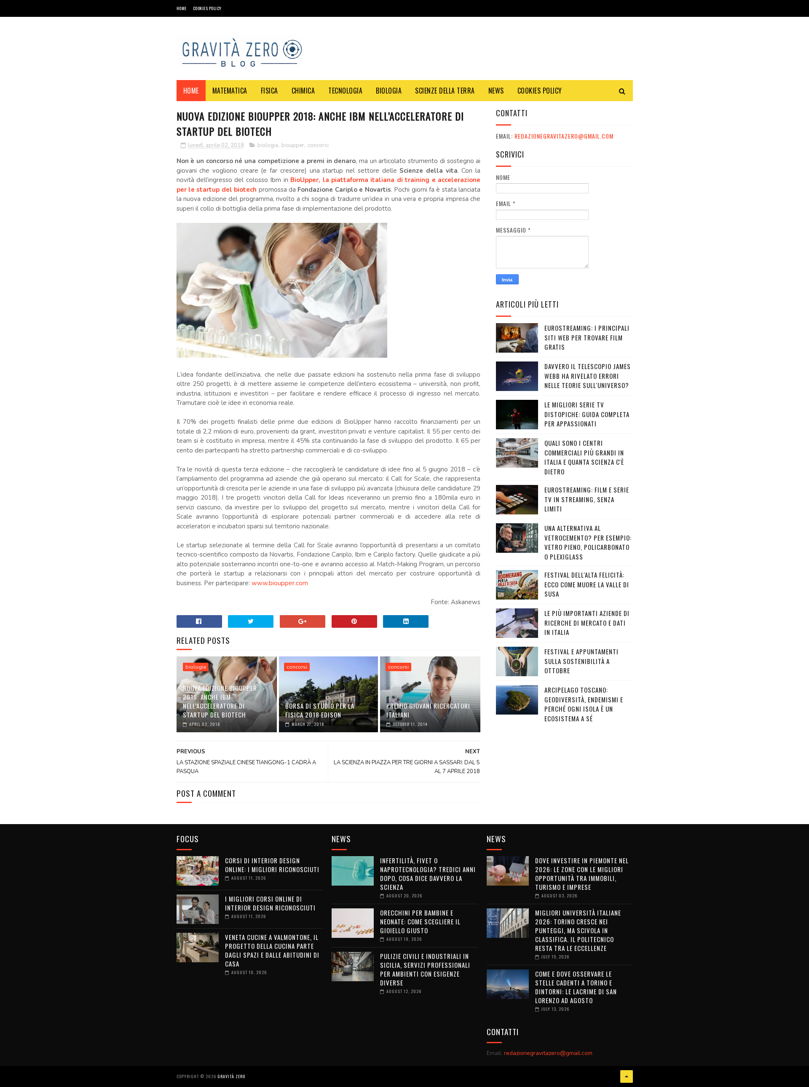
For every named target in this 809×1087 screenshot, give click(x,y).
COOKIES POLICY (207, 8)
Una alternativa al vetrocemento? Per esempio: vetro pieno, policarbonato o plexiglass (588, 542)
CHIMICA (303, 91)
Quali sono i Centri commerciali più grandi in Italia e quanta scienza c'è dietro (584, 457)
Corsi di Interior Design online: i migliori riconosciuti (272, 865)
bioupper (292, 145)
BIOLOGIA (389, 91)
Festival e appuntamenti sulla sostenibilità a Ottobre (581, 661)
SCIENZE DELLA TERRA (445, 91)
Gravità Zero (231, 1076)
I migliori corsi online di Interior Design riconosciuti (270, 903)
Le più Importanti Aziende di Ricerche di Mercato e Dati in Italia (587, 622)
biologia (267, 145)
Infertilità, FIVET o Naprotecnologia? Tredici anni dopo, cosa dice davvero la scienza (428, 874)
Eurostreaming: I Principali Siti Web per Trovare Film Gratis (587, 337)
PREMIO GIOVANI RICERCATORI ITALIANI (428, 710)
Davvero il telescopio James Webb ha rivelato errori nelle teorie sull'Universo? (587, 375)
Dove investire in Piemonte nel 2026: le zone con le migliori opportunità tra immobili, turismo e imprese (582, 874)
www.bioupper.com (280, 583)
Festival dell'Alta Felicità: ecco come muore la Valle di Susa (586, 584)
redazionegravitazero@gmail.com (563, 135)
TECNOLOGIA (345, 91)
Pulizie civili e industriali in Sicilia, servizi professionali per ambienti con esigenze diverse (425, 969)
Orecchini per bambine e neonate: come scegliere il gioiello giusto (420, 921)
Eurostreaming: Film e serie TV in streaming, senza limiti (586, 499)
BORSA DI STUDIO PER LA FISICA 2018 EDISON (319, 710)
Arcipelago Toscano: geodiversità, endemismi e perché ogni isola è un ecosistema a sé (583, 704)
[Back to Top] (626, 1076)
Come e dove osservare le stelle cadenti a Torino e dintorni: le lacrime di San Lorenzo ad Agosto (576, 987)
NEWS (496, 91)
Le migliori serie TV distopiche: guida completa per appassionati (587, 414)
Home (182, 8)
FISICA (269, 91)
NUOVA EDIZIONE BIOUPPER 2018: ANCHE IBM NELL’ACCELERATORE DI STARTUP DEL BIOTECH (220, 701)
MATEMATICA (229, 91)
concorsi (318, 145)
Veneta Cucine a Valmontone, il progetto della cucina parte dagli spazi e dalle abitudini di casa (272, 950)
